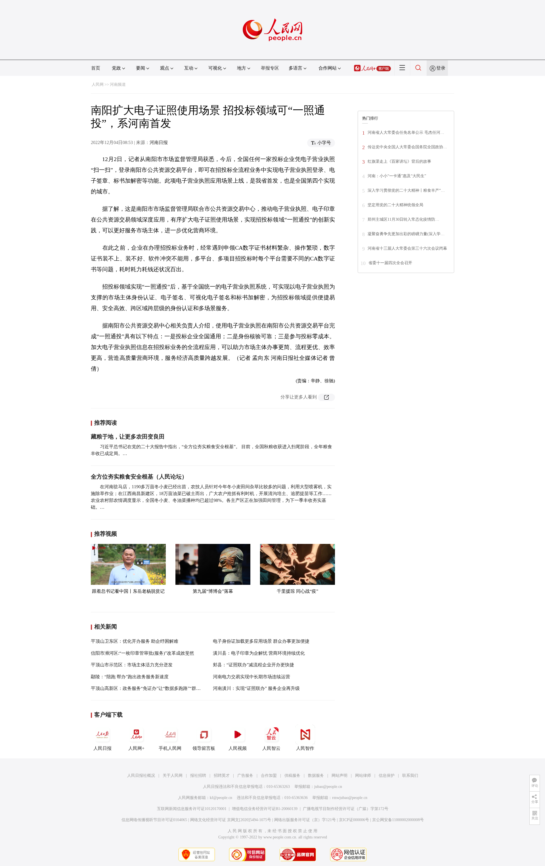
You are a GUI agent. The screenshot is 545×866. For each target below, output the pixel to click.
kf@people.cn (221, 798)
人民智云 (271, 748)
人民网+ (136, 748)
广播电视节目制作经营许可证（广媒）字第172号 (345, 809)
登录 (440, 68)
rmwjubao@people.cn (349, 798)
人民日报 (102, 748)
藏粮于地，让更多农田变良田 (128, 436)
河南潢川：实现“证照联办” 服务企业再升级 (256, 688)
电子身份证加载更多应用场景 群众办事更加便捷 (261, 641)
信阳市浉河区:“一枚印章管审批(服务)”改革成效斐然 (142, 653)
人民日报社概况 (141, 775)
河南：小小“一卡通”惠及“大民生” (397, 176)
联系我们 (410, 775)
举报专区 (270, 68)
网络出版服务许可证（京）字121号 (305, 820)
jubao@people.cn (328, 786)
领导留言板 (203, 748)
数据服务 (316, 775)
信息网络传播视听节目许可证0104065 (154, 820)
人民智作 (305, 748)
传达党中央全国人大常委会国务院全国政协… (407, 147)
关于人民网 (173, 775)
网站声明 (339, 775)
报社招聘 (198, 775)
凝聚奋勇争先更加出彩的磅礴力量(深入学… (406, 234)
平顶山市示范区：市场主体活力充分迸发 (132, 664)
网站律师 (363, 775)
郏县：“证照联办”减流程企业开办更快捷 (253, 664)
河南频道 (118, 84)
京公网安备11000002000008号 (398, 820)
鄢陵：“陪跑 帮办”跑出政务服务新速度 (130, 676)
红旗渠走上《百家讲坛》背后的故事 (399, 161)
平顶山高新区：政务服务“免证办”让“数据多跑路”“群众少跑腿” (153, 688)
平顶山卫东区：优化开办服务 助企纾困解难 (134, 641)
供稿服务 (292, 775)
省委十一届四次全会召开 (390, 263)
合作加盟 (269, 775)
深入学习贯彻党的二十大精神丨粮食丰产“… (406, 190)
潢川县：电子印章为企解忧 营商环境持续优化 (259, 653)
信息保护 (387, 775)
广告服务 (245, 775)
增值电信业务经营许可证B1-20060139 (264, 809)
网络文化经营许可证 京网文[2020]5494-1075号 (230, 820)
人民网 (98, 84)
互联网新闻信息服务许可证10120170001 (192, 809)
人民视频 (238, 748)
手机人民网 (170, 748)
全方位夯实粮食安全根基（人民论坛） (139, 476)
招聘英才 (222, 775)
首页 (95, 68)
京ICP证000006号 (354, 820)
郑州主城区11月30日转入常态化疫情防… (403, 219)
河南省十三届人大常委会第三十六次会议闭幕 (407, 248)
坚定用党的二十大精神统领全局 (395, 205)
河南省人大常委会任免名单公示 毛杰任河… (406, 132)
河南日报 (159, 142)
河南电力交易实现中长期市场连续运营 (251, 676)
